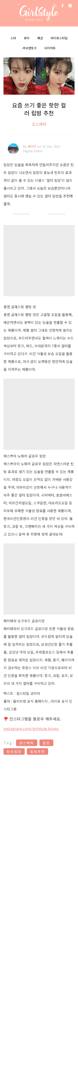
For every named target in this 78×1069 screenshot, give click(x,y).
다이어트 (50, 48)
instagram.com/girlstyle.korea (30, 728)
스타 (13, 38)
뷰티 (26, 38)
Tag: (9, 742)
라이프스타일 (59, 38)
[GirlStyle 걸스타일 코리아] (39, 13)
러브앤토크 (30, 48)
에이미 (32, 146)
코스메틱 (39, 124)
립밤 (46, 742)
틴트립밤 (14, 751)
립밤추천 (37, 751)
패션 (40, 38)
